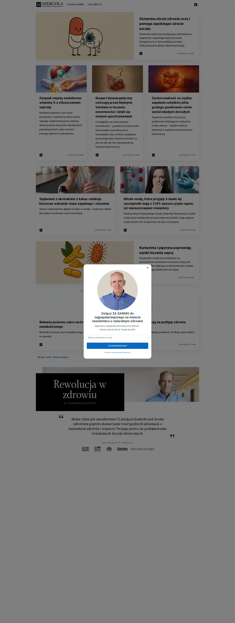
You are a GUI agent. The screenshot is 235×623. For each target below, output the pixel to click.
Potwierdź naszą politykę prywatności (117, 352)
